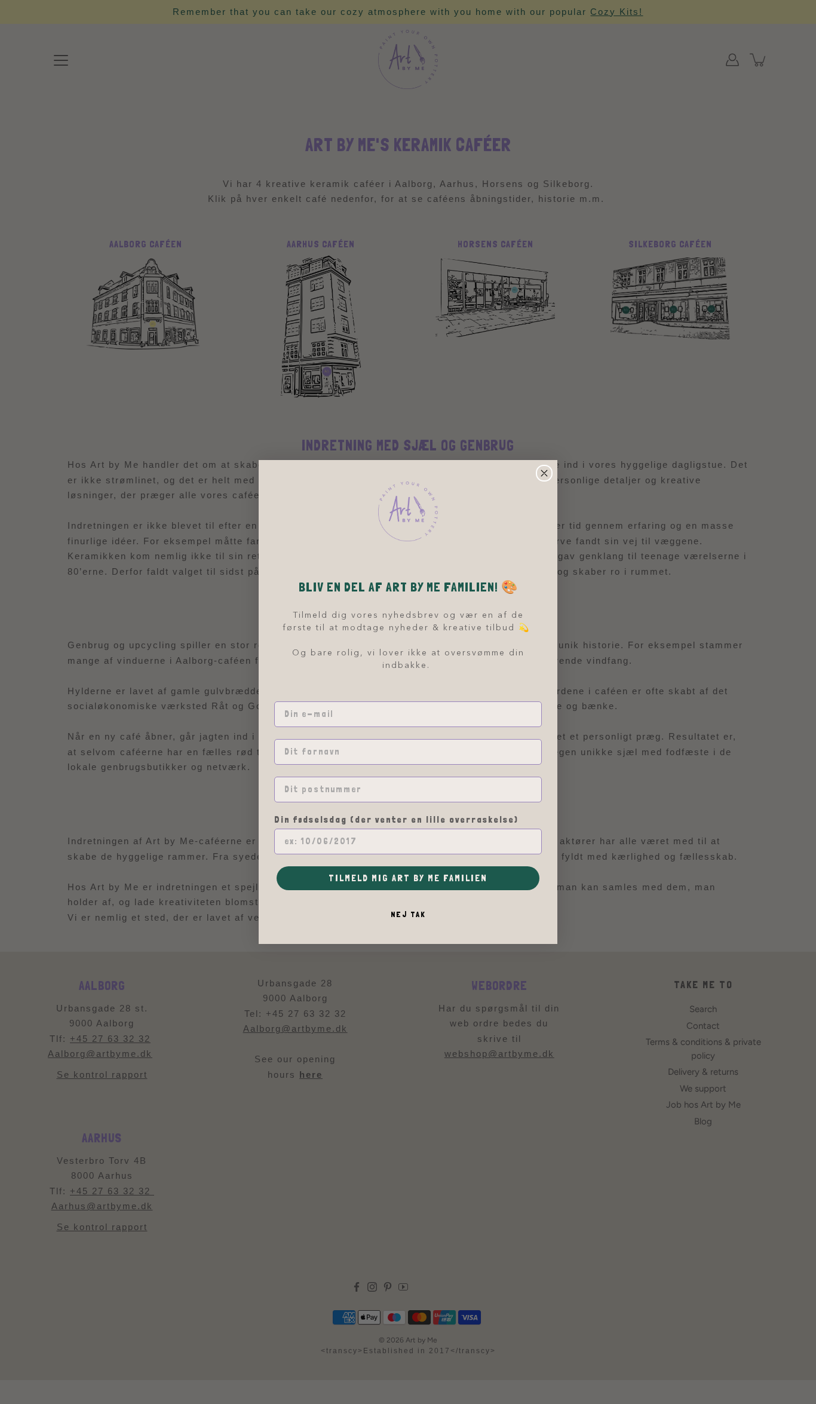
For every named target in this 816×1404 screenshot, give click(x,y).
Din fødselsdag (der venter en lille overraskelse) (396, 819)
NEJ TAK (408, 914)
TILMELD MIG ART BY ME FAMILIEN (408, 878)
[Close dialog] (544, 473)
